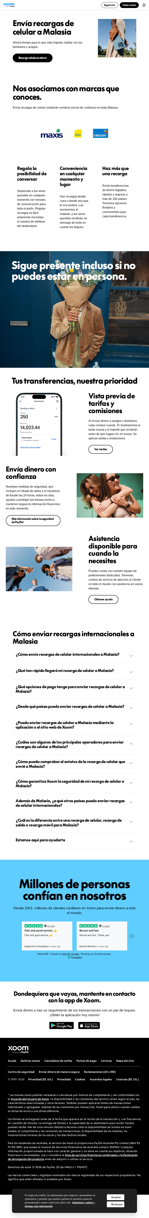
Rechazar (117, 1204)
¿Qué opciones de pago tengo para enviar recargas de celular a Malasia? (70, 689)
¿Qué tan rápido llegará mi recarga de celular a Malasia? (65, 670)
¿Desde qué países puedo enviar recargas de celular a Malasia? (70, 706)
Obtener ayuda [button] (103, 599)
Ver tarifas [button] (100, 449)
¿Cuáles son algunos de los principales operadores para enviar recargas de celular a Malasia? (70, 744)
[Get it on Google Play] (61, 1027)
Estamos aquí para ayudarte (40, 840)
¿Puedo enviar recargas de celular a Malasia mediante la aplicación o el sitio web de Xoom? (65, 724)
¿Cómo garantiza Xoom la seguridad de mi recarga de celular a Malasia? (70, 783)
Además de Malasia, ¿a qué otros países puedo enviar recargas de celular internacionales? (70, 803)
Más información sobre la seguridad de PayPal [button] (33, 520)
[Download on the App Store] (89, 1027)
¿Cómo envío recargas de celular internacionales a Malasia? (68, 654)
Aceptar (116, 1197)
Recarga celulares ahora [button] (33, 57)
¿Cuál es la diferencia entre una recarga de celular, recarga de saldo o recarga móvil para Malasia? (69, 822)
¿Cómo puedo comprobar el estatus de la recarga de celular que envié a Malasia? (70, 763)
